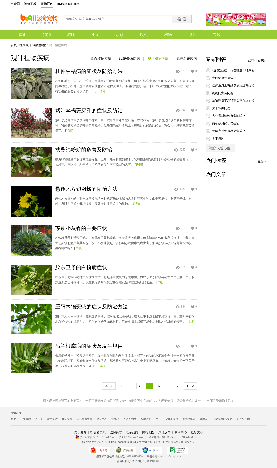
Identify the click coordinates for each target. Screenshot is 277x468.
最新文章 (197, 432)
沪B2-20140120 (188, 437)
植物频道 (25, 45)
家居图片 (52, 419)
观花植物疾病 (129, 58)
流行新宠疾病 (186, 58)
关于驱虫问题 (221, 108)
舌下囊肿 (218, 138)
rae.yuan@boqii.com (170, 456)
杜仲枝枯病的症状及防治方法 (89, 71)
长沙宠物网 (129, 419)
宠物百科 (47, 3)
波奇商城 (30, 3)
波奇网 (15, 3)
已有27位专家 (257, 60)
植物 (168, 35)
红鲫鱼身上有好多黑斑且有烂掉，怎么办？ (235, 85)
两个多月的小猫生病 (225, 123)
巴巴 (158, 419)
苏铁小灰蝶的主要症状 (81, 228)
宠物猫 (115, 419)
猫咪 (71, 35)
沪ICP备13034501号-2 (131, 437)
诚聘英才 (116, 432)
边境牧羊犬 (188, 419)
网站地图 (148, 432)
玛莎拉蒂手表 (84, 419)
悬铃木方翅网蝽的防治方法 (86, 189)
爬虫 (144, 35)
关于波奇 (80, 432)
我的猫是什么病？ (224, 78)
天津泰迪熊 (171, 419)
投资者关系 (98, 432)
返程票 (203, 419)
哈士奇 (39, 419)
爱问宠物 (67, 419)
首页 (23, 35)
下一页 (190, 385)
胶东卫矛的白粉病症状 (81, 267)
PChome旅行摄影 (222, 419)
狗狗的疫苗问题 (222, 93)
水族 (120, 35)
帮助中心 (181, 432)
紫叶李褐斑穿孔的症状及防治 (89, 110)
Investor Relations (68, 3)
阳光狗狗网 (243, 419)
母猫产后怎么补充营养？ (228, 131)
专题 (217, 35)
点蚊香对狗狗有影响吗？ (228, 115)
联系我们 (132, 432)
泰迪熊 (27, 419)
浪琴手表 (102, 419)
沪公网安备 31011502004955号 (97, 437)
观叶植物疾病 (158, 58)
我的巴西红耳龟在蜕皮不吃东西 (233, 70)
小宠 (95, 35)
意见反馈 (164, 432)
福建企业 (146, 419)
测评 (192, 35)
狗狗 (47, 35)
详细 (103, 91)
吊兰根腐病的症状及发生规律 (89, 346)
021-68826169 (135, 456)
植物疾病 (40, 45)
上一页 (109, 385)
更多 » (262, 161)
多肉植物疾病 (100, 58)
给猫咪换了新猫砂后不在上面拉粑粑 (235, 100)
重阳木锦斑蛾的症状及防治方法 (91, 307)
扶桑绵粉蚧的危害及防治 (83, 150)
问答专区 (220, 148)
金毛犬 (15, 419)
